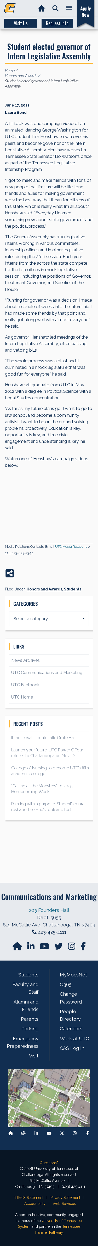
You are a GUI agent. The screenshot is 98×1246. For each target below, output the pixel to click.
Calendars (71, 1028)
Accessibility (34, 1203)
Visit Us (20, 23)
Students (72, 589)
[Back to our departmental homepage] (10, 1133)
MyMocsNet (73, 974)
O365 (66, 984)
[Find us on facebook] (83, 947)
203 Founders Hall (49, 910)
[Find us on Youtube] (49, 1133)
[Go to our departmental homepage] (18, 947)
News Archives (25, 660)
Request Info (57, 23)
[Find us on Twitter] (59, 947)
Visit (33, 1055)
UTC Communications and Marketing (46, 672)
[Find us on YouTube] (45, 947)
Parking (29, 1028)
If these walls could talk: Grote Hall (43, 737)
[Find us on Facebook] (87, 1133)
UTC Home (22, 697)
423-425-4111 (52, 932)
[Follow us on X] (62, 1133)
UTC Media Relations (71, 547)
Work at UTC (74, 1038)
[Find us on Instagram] (72, 947)
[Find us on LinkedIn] (31, 947)
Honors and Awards (44, 589)
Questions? (49, 1163)
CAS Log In (72, 1048)
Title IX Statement (28, 1197)
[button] (55, 8)
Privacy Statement (65, 1197)
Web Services (64, 1203)
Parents (29, 1019)
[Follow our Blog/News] (23, 1133)
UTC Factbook (25, 684)
